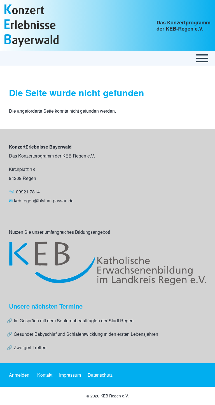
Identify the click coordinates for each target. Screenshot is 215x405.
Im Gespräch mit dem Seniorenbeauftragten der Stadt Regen (74, 320)
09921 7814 (28, 191)
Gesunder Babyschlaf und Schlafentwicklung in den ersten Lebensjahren (86, 334)
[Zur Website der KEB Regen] (107, 264)
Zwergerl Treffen (30, 347)
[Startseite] (31, 25)
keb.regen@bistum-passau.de (44, 200)
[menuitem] (19, 375)
